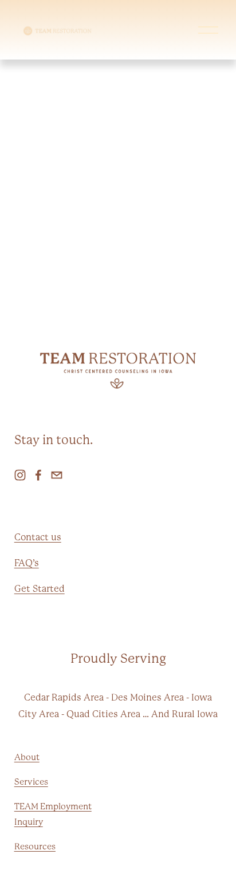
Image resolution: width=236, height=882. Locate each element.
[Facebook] (38, 475)
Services (31, 782)
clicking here (191, 219)
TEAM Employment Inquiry (53, 814)
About (27, 757)
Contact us (37, 537)
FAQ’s (26, 562)
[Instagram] (20, 475)
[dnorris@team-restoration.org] (56, 475)
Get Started (39, 588)
